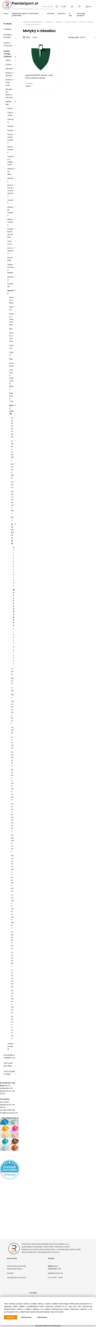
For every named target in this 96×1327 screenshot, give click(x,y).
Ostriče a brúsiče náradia (12, 817)
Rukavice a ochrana (12, 1027)
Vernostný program (81, 14)
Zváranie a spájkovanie (10, 160)
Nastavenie (26, 1317)
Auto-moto (9, 242)
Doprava (61, 13)
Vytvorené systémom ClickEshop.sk (48, 1326)
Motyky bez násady (13, 566)
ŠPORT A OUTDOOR (8, 44)
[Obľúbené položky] (79, 6)
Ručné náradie (10, 149)
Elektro (10, 108)
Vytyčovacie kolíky (12, 978)
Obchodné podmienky (16, 1266)
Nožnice (11, 308)
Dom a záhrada (10, 251)
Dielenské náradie (10, 211)
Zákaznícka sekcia (14, 1269)
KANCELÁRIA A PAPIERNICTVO (9, 1056)
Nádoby (10, 179)
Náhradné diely (10, 171)
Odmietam (42, 1317)
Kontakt (50, 13)
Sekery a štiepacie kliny (11, 319)
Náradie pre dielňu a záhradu (9, 93)
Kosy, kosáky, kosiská (12, 427)
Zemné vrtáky (12, 959)
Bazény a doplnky (9, 74)
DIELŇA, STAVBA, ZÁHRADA (8, 54)
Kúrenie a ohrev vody (9, 82)
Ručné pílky (10, 259)
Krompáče (11, 364)
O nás (70, 14)
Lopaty (11, 353)
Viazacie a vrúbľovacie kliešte (11, 379)
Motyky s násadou (14, 607)
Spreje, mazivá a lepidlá (10, 268)
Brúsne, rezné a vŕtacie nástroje (10, 190)
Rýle (11, 329)
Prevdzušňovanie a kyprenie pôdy (12, 873)
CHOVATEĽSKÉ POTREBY (9, 1072)
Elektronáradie (10, 222)
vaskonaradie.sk (10, 1046)
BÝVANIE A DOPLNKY (8, 36)
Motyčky (13, 655)
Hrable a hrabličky (12, 450)
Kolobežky (10, 285)
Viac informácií (56, 1312)
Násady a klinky (11, 300)
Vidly (12, 689)
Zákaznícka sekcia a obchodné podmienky (25, 14)
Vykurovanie (10, 113)
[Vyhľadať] (38, 6)
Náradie (10, 291)
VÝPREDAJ (8, 29)
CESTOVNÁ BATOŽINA (8, 1064)
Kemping (10, 278)
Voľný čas (8, 102)
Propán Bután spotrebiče (10, 233)
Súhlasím (11, 1317)
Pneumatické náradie (10, 138)
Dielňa (8, 60)
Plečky (13, 636)
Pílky (11, 359)
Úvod (6, 13)
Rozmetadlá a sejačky (12, 1001)
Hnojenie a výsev (12, 843)
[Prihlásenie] (72, 6)
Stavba (9, 64)
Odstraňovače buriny (12, 712)
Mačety (12, 681)
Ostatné (10, 201)
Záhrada (9, 69)
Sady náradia (12, 759)
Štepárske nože (11, 397)
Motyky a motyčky (11, 337)
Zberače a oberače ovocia (12, 785)
